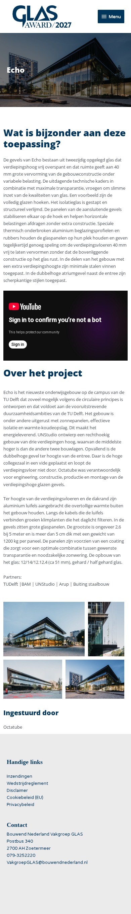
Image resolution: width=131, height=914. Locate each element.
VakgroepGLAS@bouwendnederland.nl (47, 862)
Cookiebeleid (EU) (25, 797)
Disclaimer (17, 790)
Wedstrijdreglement (27, 783)
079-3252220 (21, 855)
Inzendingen (19, 776)
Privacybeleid (20, 804)
